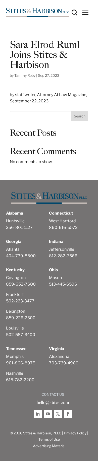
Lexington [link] (15, 311)
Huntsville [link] (15, 221)
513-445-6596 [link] (63, 284)
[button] (85, 13)
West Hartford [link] (62, 221)
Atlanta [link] (13, 249)
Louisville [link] (15, 328)
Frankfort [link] (15, 294)
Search (79, 116)
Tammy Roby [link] (24, 75)
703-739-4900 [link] (63, 363)
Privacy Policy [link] (75, 433)
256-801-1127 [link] (19, 227)
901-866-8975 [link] (20, 363)
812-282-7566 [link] (63, 255)
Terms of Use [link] (49, 439)
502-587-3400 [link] (20, 334)
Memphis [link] (15, 356)
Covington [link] (16, 277)
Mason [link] (55, 277)
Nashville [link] (14, 373)
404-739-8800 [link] (21, 255)
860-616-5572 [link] (63, 227)
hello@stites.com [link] (52, 402)
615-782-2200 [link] (20, 379)
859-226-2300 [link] (20, 317)
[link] (37, 13)
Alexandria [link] (59, 356)
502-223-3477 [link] (20, 301)
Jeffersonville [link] (61, 249)
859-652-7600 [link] (21, 284)
